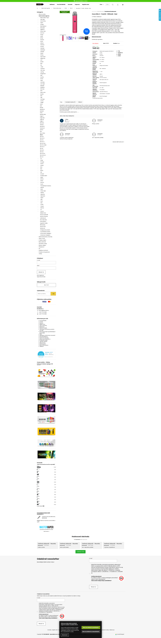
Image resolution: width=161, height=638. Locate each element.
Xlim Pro (42, 140)
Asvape (42, 24)
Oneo (41, 112)
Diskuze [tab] (80, 102)
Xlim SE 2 (42, 150)
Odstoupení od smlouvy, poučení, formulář (46, 330)
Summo (42, 182)
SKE (41, 172)
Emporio (42, 39)
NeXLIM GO (42, 109)
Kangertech (43, 73)
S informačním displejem (45, 233)
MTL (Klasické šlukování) (105, 85)
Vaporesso (42, 196)
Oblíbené (41, 346)
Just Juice (42, 70)
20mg (38, 503)
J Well (41, 67)
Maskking (42, 87)
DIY (39, 248)
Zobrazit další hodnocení (118, 142)
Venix (41, 201)
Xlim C (41, 134)
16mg (38, 498)
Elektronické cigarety (44, 16)
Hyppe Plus (42, 58)
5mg (38, 478)
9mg (38, 486)
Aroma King (42, 21)
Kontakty (49, 630)
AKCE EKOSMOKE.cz (43, 336)
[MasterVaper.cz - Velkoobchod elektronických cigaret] (46, 527)
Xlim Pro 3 (42, 146)
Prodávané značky (43, 340)
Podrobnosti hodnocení (110, 11)
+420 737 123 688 (42, 312)
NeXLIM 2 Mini (43, 114)
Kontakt (41, 321)
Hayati (41, 53)
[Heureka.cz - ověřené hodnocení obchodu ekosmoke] (46, 354)
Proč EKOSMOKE (42, 320)
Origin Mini (42, 117)
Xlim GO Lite (42, 143)
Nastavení (65, 635)
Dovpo (41, 34)
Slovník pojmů (42, 344)
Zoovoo (42, 211)
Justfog (42, 72)
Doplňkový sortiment (43, 250)
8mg (38, 483)
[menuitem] (52, 4)
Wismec (42, 208)
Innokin (42, 61)
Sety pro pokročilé (44, 214)
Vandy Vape (43, 191)
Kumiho (42, 77)
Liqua (41, 80)
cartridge (94, 29)
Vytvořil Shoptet (120, 634)
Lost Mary (42, 82)
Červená (101, 55)
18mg (38, 501)
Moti (41, 90)
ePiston (42, 43)
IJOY (41, 60)
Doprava (41, 323)
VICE (41, 202)
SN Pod (41, 179)
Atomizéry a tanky (43, 243)
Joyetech (42, 68)
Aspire (41, 22)
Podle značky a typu (44, 17)
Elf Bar (41, 38)
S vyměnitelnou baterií (45, 231)
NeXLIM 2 (42, 111)
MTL (93, 26)
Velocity (42, 124)
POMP (41, 160)
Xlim (41, 131)
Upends (42, 187)
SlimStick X (42, 126)
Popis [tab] (61, 102)
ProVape (42, 162)
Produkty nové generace (44, 252)
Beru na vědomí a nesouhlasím (90, 631)
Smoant (42, 174)
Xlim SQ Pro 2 (43, 155)
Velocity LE (42, 128)
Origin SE (42, 119)
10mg (38, 488)
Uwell (41, 189)
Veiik (41, 199)
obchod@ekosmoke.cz (44, 310)
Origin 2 (41, 116)
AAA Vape (42, 19)
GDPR (40, 334)
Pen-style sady (43, 219)
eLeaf (41, 36)
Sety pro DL (42, 228)
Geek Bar (42, 48)
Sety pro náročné (44, 216)
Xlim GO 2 (42, 138)
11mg (38, 491)
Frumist (42, 46)
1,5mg (38, 468)
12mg (38, 493)
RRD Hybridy (42, 224)
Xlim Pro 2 (42, 141)
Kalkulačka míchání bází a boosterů (47, 335)
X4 (41, 209)
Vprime (41, 129)
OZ (41, 158)
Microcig (42, 89)
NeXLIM (41, 107)
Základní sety (43, 213)
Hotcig (41, 55)
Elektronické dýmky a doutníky (45, 236)
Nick (41, 95)
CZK (107, 4)
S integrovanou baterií (45, 230)
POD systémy (43, 221)
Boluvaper (42, 27)
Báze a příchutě (42, 241)
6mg (38, 481)
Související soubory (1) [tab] (70, 102)
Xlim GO (42, 136)
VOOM (41, 204)
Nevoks (42, 94)
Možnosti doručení (96, 36)
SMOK (41, 177)
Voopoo (42, 206)
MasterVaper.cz (46, 531)
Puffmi (41, 163)
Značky (40, 253)
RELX (41, 167)
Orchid (41, 100)
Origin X (41, 121)
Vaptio (41, 197)
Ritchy (41, 170)
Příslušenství (41, 247)
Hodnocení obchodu (44, 337)
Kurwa (41, 78)
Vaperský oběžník (43, 341)
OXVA (41, 104)
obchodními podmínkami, (108, 564)
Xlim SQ (41, 151)
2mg (38, 471)
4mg (38, 476)
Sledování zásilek (43, 328)
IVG (41, 65)
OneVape (42, 99)
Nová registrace (40, 275)
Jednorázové (43, 218)
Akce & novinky (42, 14)
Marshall (42, 85)
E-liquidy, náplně (42, 240)
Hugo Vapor (43, 56)
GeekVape (42, 50)
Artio (41, 106)
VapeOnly (42, 194)
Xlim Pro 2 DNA (43, 145)
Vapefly (42, 192)
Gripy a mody (42, 238)
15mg (38, 496)
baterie (103, 25)
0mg (38, 466)
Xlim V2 (41, 157)
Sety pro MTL (43, 226)
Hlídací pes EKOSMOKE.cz (44, 339)
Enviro (41, 41)
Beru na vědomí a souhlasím (91, 627)
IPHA (41, 63)
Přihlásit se (41, 272)
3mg (38, 473)
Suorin (41, 184)
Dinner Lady (43, 31)
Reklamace (41, 326)
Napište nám (42, 324)
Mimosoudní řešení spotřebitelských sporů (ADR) (47, 332)
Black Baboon (43, 26)
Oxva (118, 43)
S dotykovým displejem (45, 235)
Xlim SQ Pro (42, 153)
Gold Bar (42, 51)
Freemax (42, 44)
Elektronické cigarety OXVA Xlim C (107, 51)
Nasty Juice (42, 92)
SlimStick (42, 123)
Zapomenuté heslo (41, 276)
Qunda (41, 165)
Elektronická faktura (43, 345)
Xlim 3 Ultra (42, 133)
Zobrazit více (80, 551)
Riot (41, 168)
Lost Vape (42, 84)
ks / (46, 285)
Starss (41, 180)
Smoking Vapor (43, 175)
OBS (41, 97)
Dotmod (42, 33)
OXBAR (41, 102)
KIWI (41, 75)
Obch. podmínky (43, 325)
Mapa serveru (42, 342)
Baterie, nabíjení (42, 245)
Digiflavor (42, 29)
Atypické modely (44, 223)
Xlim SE (41, 148)
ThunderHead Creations (45, 185)
